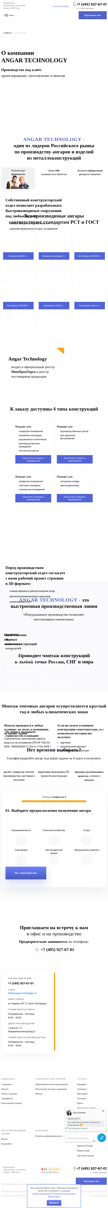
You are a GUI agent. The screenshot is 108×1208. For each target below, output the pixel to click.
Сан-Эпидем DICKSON (88, 256)
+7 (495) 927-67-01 (91, 4)
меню (11, 15)
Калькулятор (6, 1144)
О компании (6, 1084)
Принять (54, 1202)
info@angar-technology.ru (22, 993)
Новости (4, 1089)
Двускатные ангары (85, 1156)
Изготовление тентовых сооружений (51, 1089)
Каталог (4, 1139)
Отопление (81, 1098)
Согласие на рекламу (98, 1195)
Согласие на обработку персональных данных (87, 1191)
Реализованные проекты (11, 1103)
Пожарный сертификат (52, 256)
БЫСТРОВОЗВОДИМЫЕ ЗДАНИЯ (13, 1132)
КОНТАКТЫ (41, 1131)
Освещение (82, 1089)
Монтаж (38, 1094)
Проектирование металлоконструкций (51, 1084)
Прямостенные (83, 1151)
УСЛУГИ (81, 1079)
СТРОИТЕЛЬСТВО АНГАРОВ (50, 1079)
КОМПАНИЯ (7, 1079)
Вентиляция (82, 1094)
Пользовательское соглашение (14, 1195)
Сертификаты (7, 1098)
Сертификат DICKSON (17, 305)
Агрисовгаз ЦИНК (17, 256)
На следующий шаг (26, 872)
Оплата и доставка (9, 1094)
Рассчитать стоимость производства (33, 459)
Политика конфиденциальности (48, 1136)
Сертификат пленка (88, 305)
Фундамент (82, 1084)
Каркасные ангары (85, 1146)
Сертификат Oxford (53, 305)
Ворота (80, 1103)
